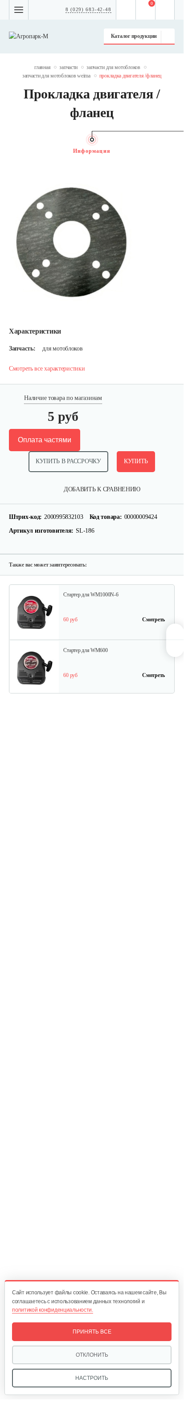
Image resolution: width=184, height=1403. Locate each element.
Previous (13, 151)
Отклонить (92, 1355)
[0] (145, 9)
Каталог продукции (134, 36)
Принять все (92, 1332)
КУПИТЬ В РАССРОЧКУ (68, 461)
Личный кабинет (165, 10)
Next (170, 151)
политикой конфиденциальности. (52, 1310)
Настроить (91, 1378)
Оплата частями (44, 440)
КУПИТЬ (136, 461)
